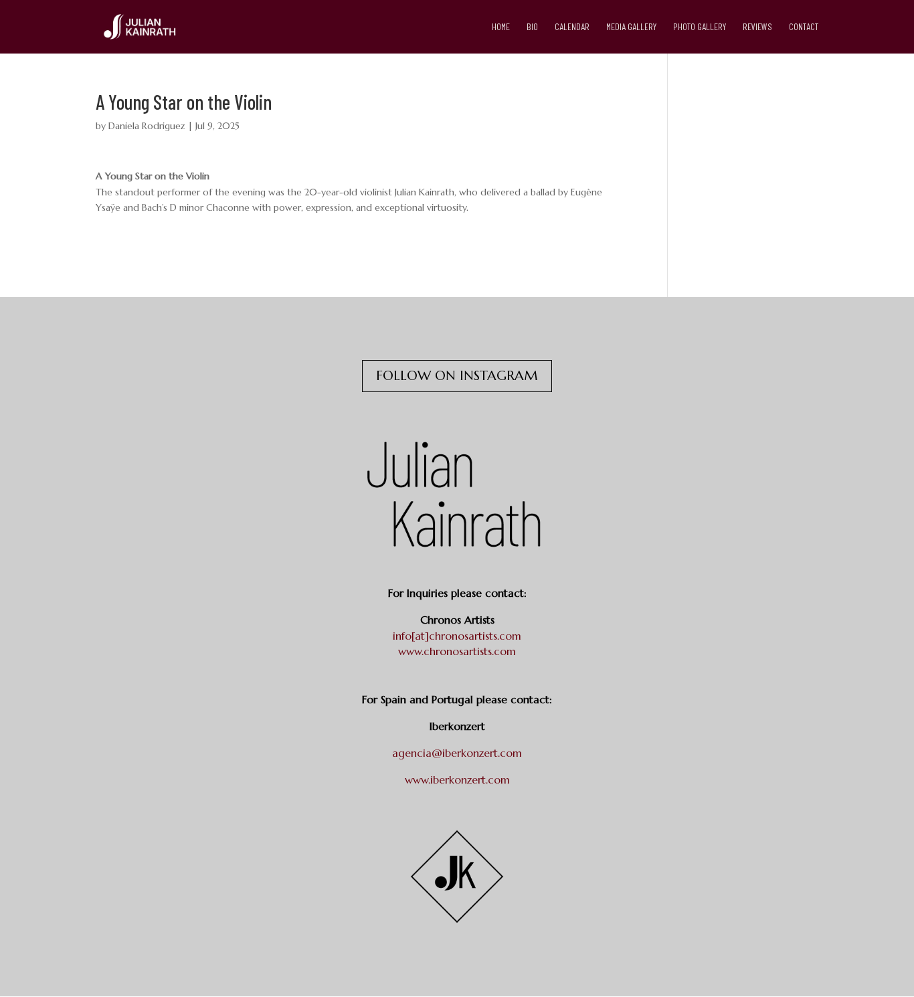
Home (501, 27)
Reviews (757, 27)
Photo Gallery (699, 27)
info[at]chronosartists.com (457, 635)
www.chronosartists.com (457, 651)
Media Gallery (631, 27)
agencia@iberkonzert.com (457, 752)
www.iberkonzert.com (457, 779)
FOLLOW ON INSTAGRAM (457, 375)
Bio (532, 27)
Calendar (572, 27)
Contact (803, 27)
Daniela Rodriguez (146, 126)
